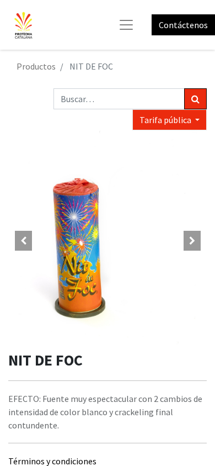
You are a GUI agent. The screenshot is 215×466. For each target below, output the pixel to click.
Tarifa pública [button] (166, 119)
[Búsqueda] (195, 98)
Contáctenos (183, 24)
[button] (23, 240)
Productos (36, 66)
